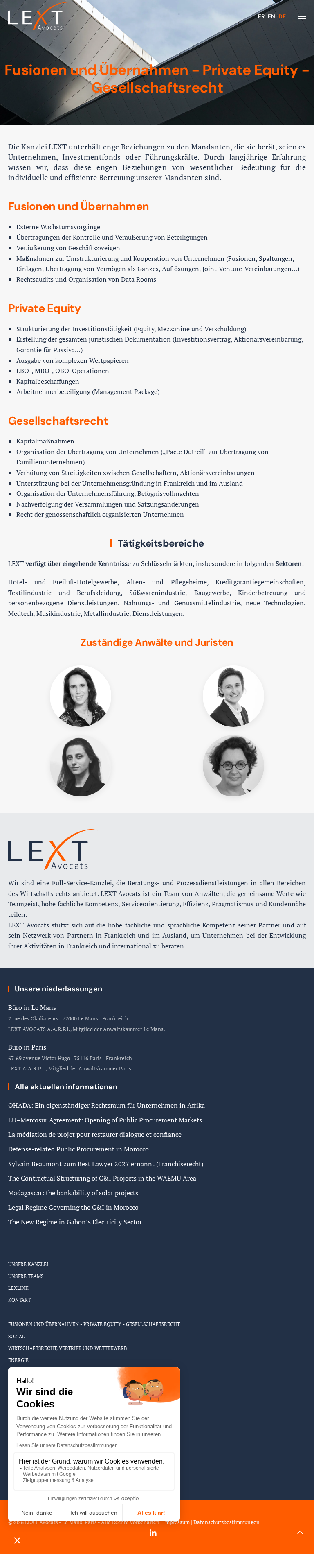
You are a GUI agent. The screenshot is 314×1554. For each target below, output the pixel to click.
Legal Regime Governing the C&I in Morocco (73, 1207)
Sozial (16, 1336)
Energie (18, 1360)
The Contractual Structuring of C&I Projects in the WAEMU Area (102, 1178)
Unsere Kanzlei (28, 1264)
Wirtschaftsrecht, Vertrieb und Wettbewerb (67, 1348)
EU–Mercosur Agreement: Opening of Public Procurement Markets (105, 1119)
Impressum (176, 1522)
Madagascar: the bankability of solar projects (73, 1192)
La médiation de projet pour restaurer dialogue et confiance (95, 1134)
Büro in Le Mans (32, 1007)
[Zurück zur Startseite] (39, 16)
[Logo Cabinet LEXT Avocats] (53, 848)
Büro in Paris (27, 1047)
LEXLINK (18, 1288)
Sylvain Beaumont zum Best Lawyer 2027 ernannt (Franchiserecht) (105, 1163)
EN (272, 16)
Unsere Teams (25, 1276)
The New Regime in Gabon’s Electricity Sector (75, 1221)
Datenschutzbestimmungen (226, 1522)
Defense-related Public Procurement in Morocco (78, 1149)
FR (262, 16)
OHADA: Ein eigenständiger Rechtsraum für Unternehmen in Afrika (106, 1105)
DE (282, 16)
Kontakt (19, 1300)
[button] (302, 16)
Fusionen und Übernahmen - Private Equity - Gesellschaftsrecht (94, 1324)
